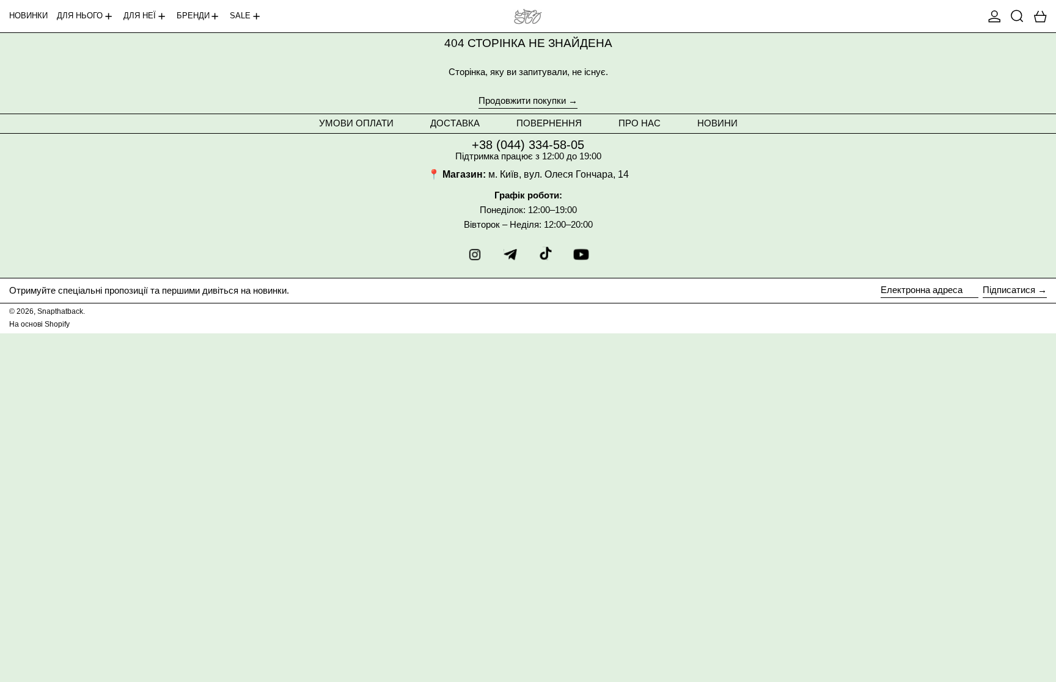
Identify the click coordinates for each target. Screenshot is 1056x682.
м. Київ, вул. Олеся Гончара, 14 (558, 174)
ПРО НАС (639, 123)
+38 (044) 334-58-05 (528, 144)
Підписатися (1009, 290)
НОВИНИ (717, 123)
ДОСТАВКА (455, 123)
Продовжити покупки (522, 101)
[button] (1017, 16)
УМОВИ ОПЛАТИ (356, 123)
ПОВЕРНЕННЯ (549, 123)
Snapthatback (60, 311)
